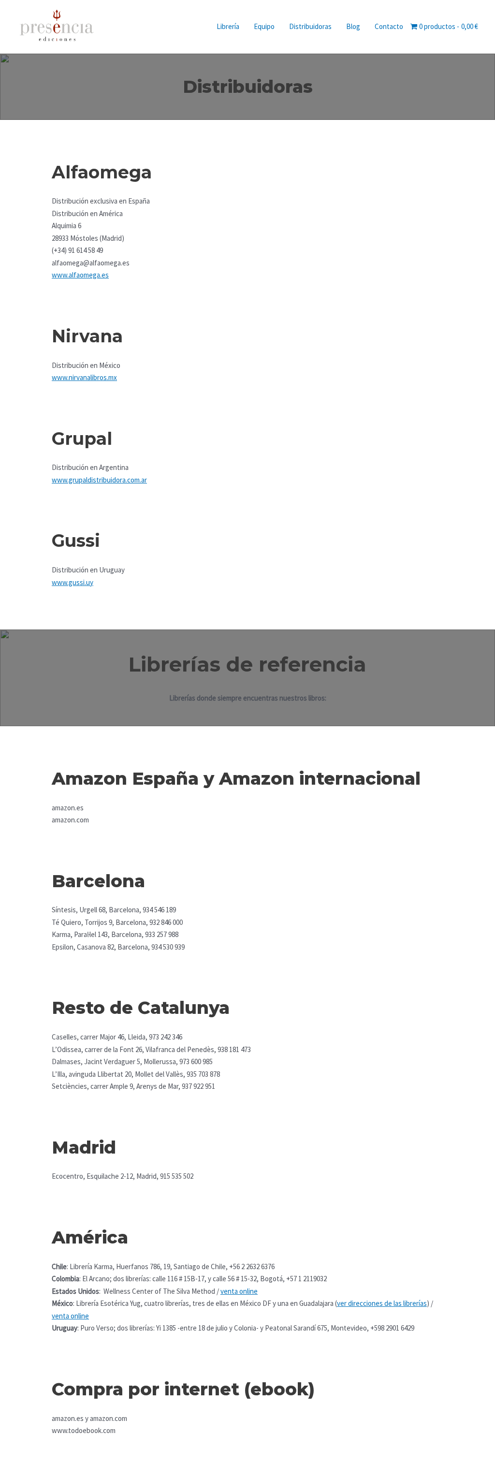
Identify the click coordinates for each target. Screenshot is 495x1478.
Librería (228, 26)
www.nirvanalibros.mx (84, 377)
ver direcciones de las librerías (382, 1303)
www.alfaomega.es (80, 274)
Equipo (264, 26)
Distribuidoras (310, 26)
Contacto (389, 26)
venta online (239, 1291)
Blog (353, 26)
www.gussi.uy (72, 582)
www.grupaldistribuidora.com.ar (99, 479)
